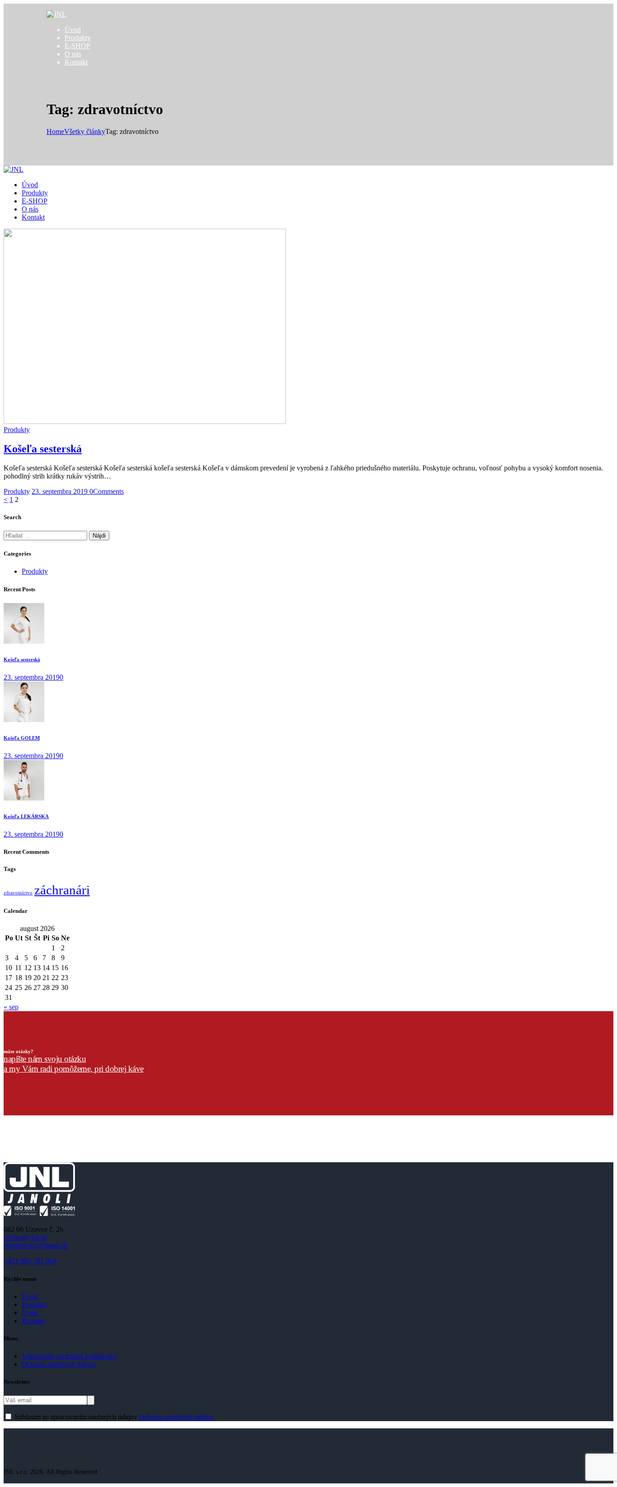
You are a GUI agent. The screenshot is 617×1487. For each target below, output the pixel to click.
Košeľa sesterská (43, 449)
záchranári (62, 890)
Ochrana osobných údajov (59, 1364)
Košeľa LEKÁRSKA (26, 816)
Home (55, 131)
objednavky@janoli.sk (36, 1245)
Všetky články (84, 131)
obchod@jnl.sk (25, 1237)
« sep (11, 1007)
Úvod (30, 1296)
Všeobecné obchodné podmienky (69, 1356)
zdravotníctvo (18, 892)
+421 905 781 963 (30, 1261)
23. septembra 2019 (60, 491)
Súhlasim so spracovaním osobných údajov (114, 1417)
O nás (30, 1313)
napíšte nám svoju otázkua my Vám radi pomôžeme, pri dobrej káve (74, 1063)
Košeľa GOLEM (22, 738)
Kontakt (33, 1321)
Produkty (17, 429)
